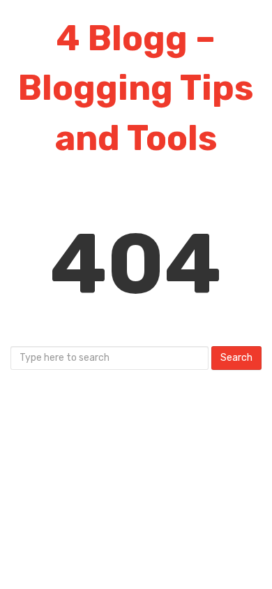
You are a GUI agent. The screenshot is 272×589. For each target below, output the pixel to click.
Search (236, 358)
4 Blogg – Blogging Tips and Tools (136, 88)
